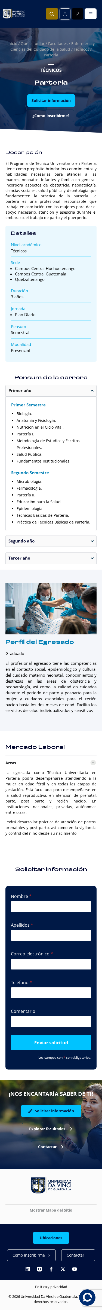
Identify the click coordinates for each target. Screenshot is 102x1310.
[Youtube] (74, 1269)
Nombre (19, 896)
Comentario (23, 1011)
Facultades (58, 43)
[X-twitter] (62, 1269)
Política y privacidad (51, 1286)
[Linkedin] (27, 1269)
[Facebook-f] (51, 1269)
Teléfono (20, 982)
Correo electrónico (30, 954)
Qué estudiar (33, 43)
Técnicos (81, 49)
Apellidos (20, 925)
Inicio (12, 43)
